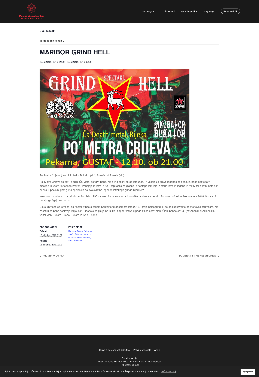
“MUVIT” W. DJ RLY (53, 255)
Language (208, 11)
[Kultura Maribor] (31, 11)
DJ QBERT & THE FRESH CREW (198, 255)
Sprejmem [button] (248, 371)
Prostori (170, 11)
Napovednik (230, 11)
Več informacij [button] (168, 371)
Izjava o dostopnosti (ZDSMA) (114, 350)
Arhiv (157, 350)
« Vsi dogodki (47, 31)
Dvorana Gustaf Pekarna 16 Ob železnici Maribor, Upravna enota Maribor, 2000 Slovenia (80, 236)
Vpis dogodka (189, 11)
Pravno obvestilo (142, 350)
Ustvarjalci (149, 11)
